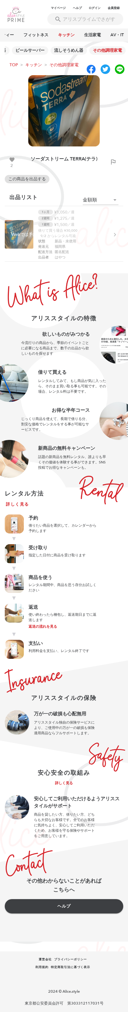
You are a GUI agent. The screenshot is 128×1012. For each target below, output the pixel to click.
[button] (100, 200)
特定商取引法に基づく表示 (70, 967)
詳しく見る (17, 504)
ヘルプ (77, 8)
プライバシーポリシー (70, 959)
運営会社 (45, 959)
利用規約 (42, 967)
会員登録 (114, 8)
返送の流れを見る (43, 626)
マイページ (58, 8)
